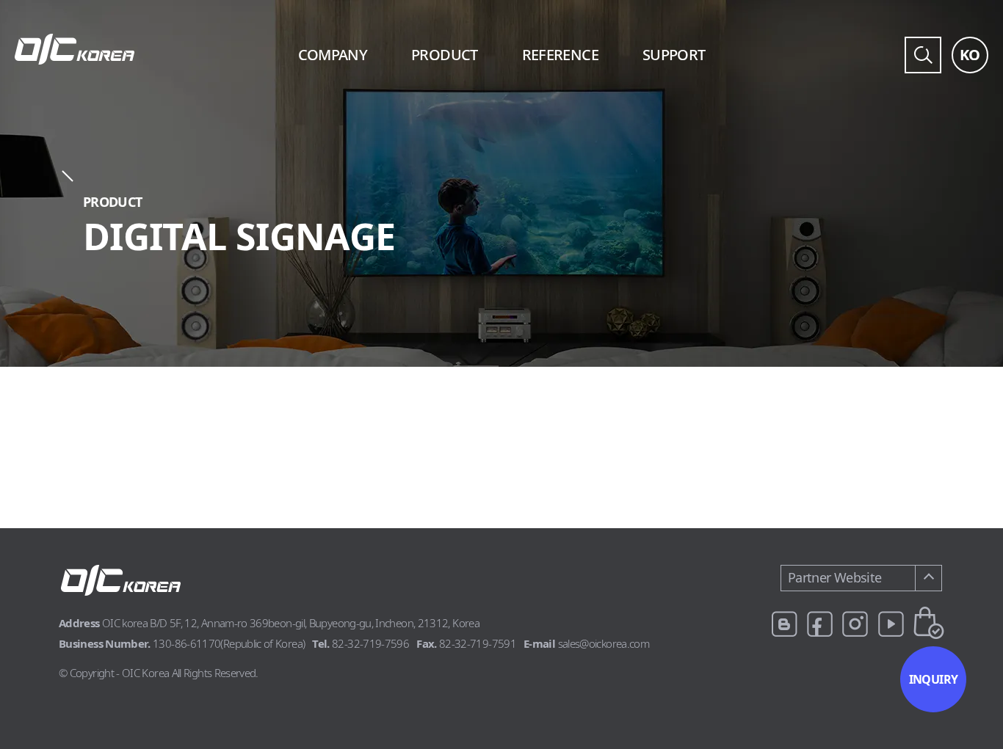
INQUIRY (933, 679)
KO (970, 55)
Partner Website (834, 577)
